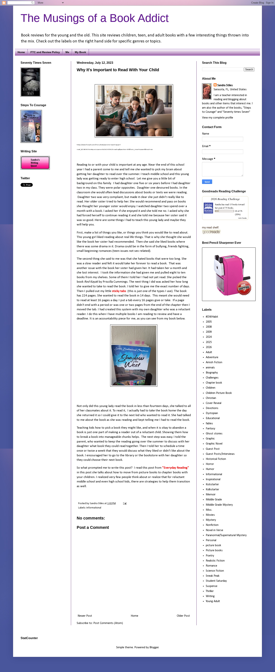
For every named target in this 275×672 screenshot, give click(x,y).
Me (67, 52)
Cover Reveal (213, 403)
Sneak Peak (212, 575)
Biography (212, 372)
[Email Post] (124, 503)
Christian (211, 398)
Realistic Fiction (215, 560)
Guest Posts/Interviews (220, 454)
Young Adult (213, 601)
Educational (213, 418)
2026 (209, 347)
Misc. (209, 509)
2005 (209, 321)
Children (210, 387)
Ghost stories (214, 433)
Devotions (212, 408)
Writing (210, 596)
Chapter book (214, 382)
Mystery (211, 520)
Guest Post (213, 449)
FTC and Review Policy (45, 52)
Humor (210, 469)
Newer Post (85, 615)
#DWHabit (212, 316)
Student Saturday (216, 580)
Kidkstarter (212, 489)
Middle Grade (214, 499)
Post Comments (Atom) (108, 623)
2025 (209, 342)
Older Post (183, 615)
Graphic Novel (214, 443)
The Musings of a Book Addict (95, 18)
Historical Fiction (216, 459)
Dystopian (212, 413)
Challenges (212, 377)
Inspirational (213, 479)
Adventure (212, 357)
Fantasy (210, 428)
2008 (209, 326)
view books (242, 218)
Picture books (214, 550)
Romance (211, 565)
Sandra (218, 204)
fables (209, 423)
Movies (210, 514)
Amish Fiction (214, 362)
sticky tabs (118, 291)
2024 (209, 337)
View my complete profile (217, 117)
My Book (80, 52)
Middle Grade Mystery (219, 504)
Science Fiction (215, 570)
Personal (211, 540)
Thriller (210, 591)
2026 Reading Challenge (225, 199)
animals (210, 367)
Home (21, 52)
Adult (209, 352)
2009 (209, 331)
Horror (210, 464)
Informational (93, 507)
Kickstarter (212, 484)
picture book (213, 545)
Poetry (210, 555)
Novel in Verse (214, 530)
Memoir (211, 494)
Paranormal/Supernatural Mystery (226, 535)
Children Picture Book (219, 393)
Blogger (154, 647)
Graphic (210, 438)
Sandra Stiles (225, 85)
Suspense (211, 586)
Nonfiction (212, 525)
